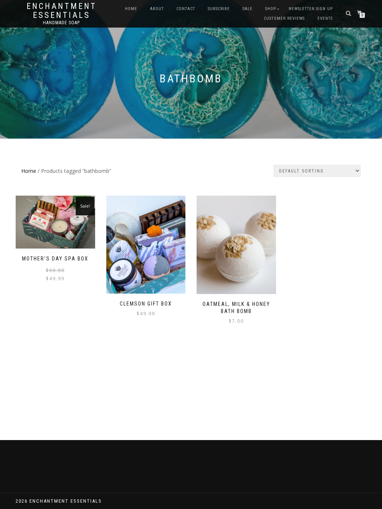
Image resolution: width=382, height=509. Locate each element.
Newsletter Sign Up (311, 8)
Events (325, 18)
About (157, 8)
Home (131, 8)
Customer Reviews (284, 18)
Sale (247, 8)
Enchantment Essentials (61, 11)
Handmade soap (61, 22)
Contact (185, 8)
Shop (270, 8)
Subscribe (219, 8)
